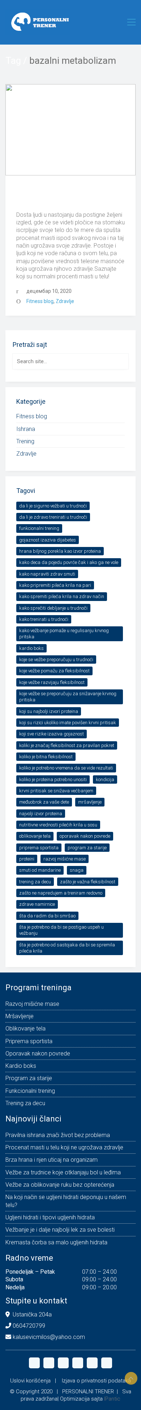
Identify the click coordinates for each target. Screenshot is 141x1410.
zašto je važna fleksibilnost (87, 881)
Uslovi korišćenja (30, 1380)
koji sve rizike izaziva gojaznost (51, 734)
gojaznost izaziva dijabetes (47, 540)
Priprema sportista (39, 847)
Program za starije (87, 847)
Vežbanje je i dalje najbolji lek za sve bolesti (60, 1229)
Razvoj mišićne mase (64, 859)
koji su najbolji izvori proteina (48, 711)
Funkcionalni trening (39, 528)
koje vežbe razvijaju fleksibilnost (52, 682)
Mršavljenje (90, 802)
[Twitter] (63, 1362)
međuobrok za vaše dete (44, 802)
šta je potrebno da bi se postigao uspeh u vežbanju (61, 930)
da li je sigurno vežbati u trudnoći (53, 506)
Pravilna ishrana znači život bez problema (57, 1135)
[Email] (92, 1362)
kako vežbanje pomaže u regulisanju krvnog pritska (64, 633)
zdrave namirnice (37, 904)
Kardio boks (31, 648)
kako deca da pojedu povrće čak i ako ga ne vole (68, 562)
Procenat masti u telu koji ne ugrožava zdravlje (66, 196)
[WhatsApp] (106, 1362)
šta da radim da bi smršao (47, 915)
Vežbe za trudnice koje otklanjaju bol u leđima (63, 1172)
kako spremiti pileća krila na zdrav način (61, 596)
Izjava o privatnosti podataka (96, 1380)
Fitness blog (40, 301)
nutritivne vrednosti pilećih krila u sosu (58, 825)
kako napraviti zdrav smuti (47, 574)
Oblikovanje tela (35, 836)
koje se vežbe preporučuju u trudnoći (56, 659)
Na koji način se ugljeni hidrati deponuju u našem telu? (65, 1201)
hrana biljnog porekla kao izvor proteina (60, 551)
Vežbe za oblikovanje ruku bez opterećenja (59, 1184)
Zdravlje (65, 301)
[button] (131, 22)
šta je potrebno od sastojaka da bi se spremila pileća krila (67, 948)
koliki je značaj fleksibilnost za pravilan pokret (66, 745)
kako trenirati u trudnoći (43, 619)
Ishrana (25, 429)
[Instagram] (48, 1362)
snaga (77, 870)
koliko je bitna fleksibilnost (46, 756)
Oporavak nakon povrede (85, 836)
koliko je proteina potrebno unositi (53, 779)
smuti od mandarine (40, 870)
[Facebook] (34, 1362)
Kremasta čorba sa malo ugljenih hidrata (56, 1242)
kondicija (105, 779)
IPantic (112, 1399)
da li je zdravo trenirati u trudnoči (53, 517)
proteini (26, 859)
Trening (25, 441)
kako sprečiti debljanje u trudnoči (53, 608)
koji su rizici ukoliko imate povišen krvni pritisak (67, 722)
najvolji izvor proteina (40, 813)
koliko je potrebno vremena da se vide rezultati (66, 768)
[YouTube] (77, 1362)
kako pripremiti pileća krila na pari (55, 585)
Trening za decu (35, 881)
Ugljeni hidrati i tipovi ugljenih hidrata (50, 1217)
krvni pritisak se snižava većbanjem (56, 790)
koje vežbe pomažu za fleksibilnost (54, 670)
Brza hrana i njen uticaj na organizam (51, 1159)
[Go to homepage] (37, 22)
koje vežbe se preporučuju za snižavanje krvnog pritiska (67, 696)
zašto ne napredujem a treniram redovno (60, 893)
